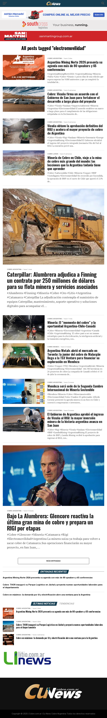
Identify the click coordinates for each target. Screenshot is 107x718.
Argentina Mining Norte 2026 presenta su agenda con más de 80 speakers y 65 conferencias (48, 578)
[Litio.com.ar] (27, 668)
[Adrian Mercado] (53, 15)
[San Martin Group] (53, 36)
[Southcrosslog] (53, 25)
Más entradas (53, 561)
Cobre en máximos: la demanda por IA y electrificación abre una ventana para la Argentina (46, 595)
